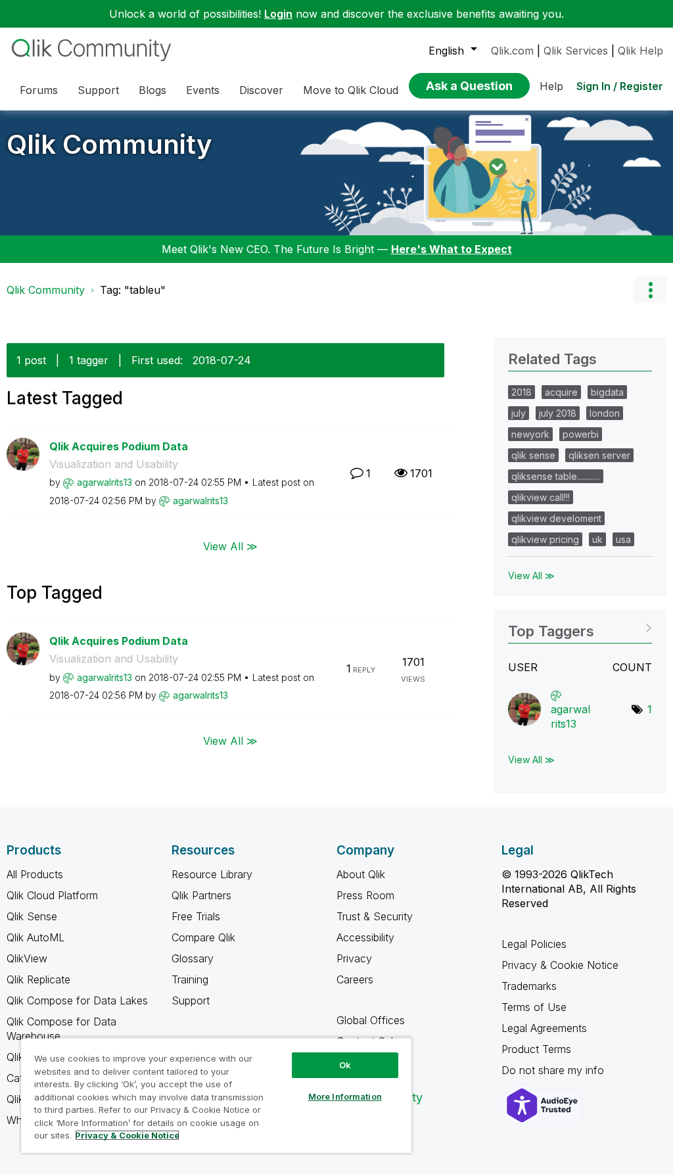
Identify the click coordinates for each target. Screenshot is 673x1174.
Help (551, 86)
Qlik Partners (201, 895)
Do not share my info (554, 1070)
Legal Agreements (544, 1028)
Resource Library (212, 874)
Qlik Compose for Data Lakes (77, 1000)
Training (190, 979)
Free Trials (196, 916)
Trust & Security (374, 916)
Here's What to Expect (451, 249)
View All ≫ (230, 545)
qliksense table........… (555, 476)
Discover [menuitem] (261, 90)
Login (278, 13)
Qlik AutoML (35, 937)
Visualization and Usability (113, 464)
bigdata (607, 392)
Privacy (354, 958)
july (518, 413)
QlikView (27, 958)
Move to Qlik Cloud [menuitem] (350, 90)
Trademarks (529, 986)
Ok (345, 1065)
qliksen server (599, 455)
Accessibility (365, 937)
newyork (530, 434)
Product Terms (536, 1049)
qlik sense (533, 455)
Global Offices (370, 1020)
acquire (561, 392)
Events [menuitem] (203, 90)
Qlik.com (512, 50)
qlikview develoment (556, 518)
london (605, 413)
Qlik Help (640, 50)
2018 (521, 392)
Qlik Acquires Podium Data (118, 446)
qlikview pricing (545, 539)
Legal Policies (534, 944)
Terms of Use (534, 1007)
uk (597, 539)
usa (623, 539)
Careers (354, 979)
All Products (35, 874)
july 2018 (557, 413)
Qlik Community (109, 144)
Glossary (193, 958)
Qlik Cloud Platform (52, 895)
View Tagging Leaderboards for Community (580, 627)
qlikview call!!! (540, 497)
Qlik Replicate (38, 979)
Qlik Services (576, 50)
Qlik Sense (32, 916)
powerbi (581, 434)
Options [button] (650, 290)
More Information (345, 1096)
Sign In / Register (619, 86)
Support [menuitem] (98, 90)
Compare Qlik (203, 937)
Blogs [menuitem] (152, 90)
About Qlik (360, 874)
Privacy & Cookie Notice (559, 965)
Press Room (365, 895)
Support (191, 1000)
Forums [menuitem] (39, 90)
